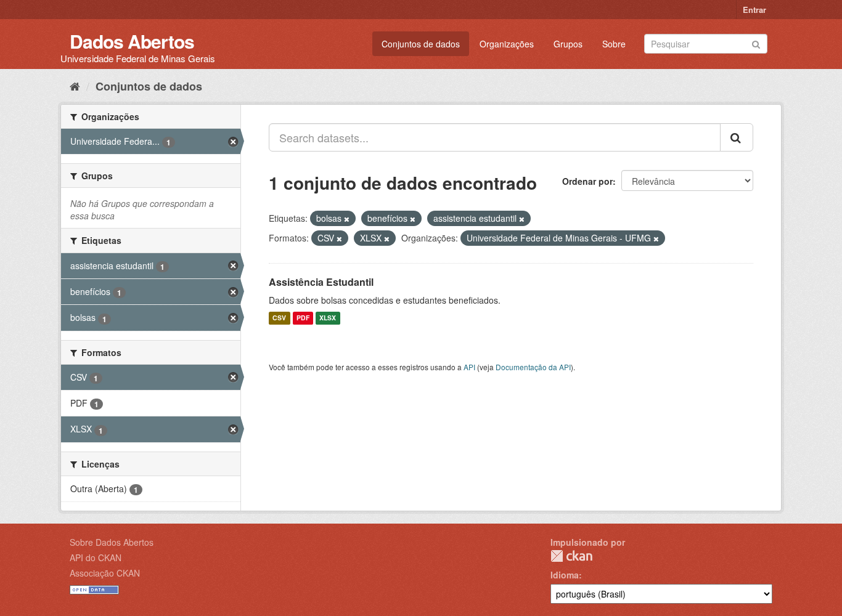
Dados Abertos (132, 41)
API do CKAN (95, 557)
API (469, 367)
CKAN (571, 555)
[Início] (75, 86)
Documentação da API (533, 367)
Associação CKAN (105, 573)
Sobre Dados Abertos (111, 542)
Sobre (614, 44)
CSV (279, 318)
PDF (302, 318)
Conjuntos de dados (421, 44)
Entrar (754, 9)
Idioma (564, 575)
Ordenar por (587, 181)
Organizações (507, 44)
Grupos (568, 44)
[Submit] (756, 43)
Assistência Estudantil (321, 282)
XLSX (327, 318)
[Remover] (346, 219)
